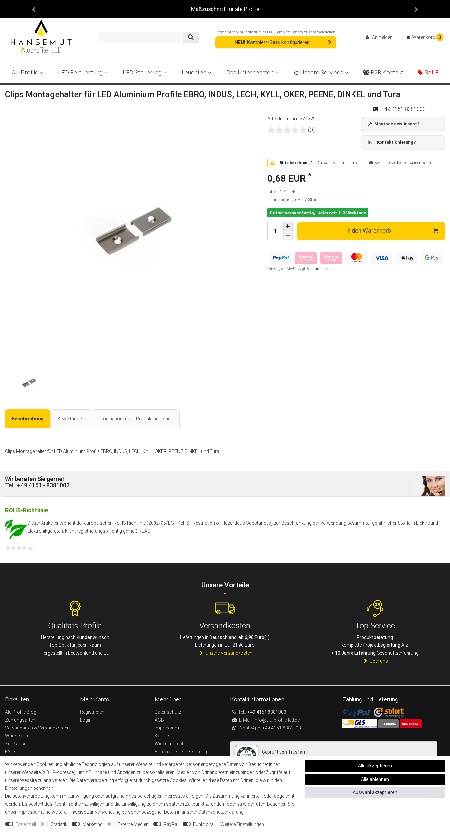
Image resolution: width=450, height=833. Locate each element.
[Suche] (191, 37)
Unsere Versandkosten (228, 653)
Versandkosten (319, 269)
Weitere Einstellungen (242, 824)
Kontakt (163, 735)
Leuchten (195, 72)
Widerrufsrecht (170, 743)
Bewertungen (70, 418)
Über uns (379, 661)
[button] (34, 9)
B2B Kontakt (386, 72)
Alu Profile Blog (20, 712)
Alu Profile (26, 72)
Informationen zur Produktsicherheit (135, 418)
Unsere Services (322, 72)
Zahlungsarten (20, 720)
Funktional (204, 824)
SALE (430, 72)
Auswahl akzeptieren (375, 792)
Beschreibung (28, 418)
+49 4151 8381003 (281, 727)
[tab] (28, 418)
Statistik (59, 824)
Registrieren (92, 712)
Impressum (30, 812)
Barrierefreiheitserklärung (181, 751)
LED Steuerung (143, 72)
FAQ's (11, 751)
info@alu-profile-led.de (277, 720)
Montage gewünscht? (396, 123)
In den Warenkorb (368, 230)
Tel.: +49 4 (18, 485)
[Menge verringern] (288, 235)
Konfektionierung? (396, 142)
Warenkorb (16, 735)
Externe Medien (133, 824)
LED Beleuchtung (81, 72)
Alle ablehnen (375, 779)
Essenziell (25, 824)
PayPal (171, 824)
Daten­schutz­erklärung (221, 812)
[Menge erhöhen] (288, 226)
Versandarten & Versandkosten (37, 727)
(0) (311, 130)
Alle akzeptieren (375, 765)
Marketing (92, 824)
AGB (159, 720)
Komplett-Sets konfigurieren (272, 42)
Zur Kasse (15, 743)
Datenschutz (168, 712)
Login (86, 720)
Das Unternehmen (250, 72)
